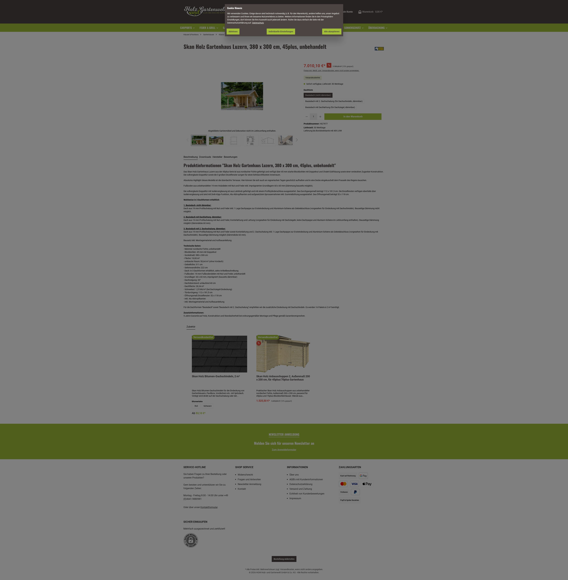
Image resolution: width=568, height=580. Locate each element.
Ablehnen (233, 31)
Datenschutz (258, 23)
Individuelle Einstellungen (281, 31)
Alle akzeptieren (331, 31)
